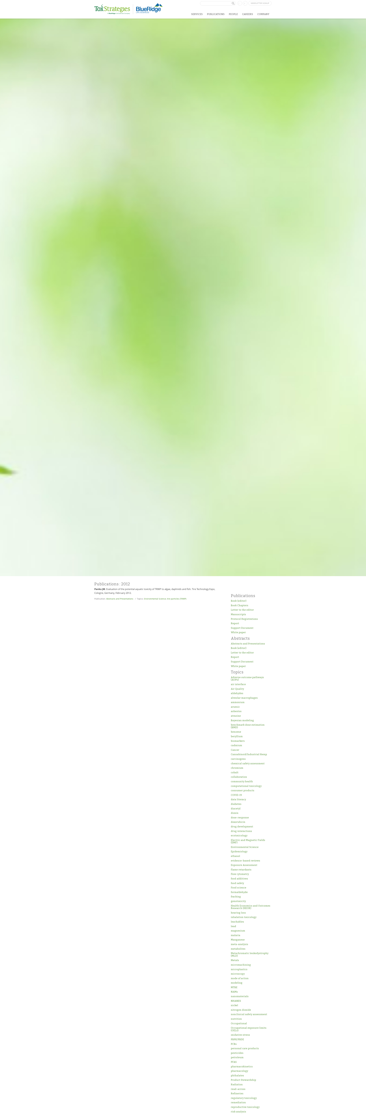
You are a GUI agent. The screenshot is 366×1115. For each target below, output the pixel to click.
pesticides (237, 1053)
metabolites (238, 949)
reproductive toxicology (245, 1107)
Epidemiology (239, 851)
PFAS (234, 1062)
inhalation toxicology (243, 917)
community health (242, 781)
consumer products (242, 790)
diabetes (236, 804)
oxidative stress (240, 1035)
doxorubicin (238, 822)
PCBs (234, 1044)
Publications (216, 14)
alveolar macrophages (244, 698)
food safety (237, 883)
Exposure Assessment (244, 865)
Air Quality (237, 689)
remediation (238, 1102)
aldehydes (237, 693)
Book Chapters (239, 605)
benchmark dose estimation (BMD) (248, 726)
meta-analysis (239, 944)
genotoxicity (238, 901)
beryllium (237, 736)
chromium (237, 768)
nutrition (236, 1019)
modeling (236, 982)
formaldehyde (239, 892)
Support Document (242, 628)
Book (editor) (238, 601)
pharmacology (239, 1071)
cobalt (234, 772)
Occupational (239, 1023)
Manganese (238, 939)
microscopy (238, 973)
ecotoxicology (239, 835)
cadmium (236, 745)
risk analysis (238, 1111)
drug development (242, 826)
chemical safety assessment (248, 763)
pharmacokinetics (242, 1066)
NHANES (236, 1001)
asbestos (236, 711)
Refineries (237, 1093)
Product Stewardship (243, 1080)
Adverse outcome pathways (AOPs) (247, 678)
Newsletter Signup (260, 3)
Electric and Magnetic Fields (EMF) (248, 841)
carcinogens (238, 759)
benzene (236, 731)
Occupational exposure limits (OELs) (248, 1029)
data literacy (238, 799)
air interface (238, 684)
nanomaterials (240, 996)
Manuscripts (238, 614)
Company (263, 14)
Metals (235, 960)
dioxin (234, 813)
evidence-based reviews (245, 860)
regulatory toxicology (244, 1098)
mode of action (240, 978)
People (233, 14)
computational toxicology (246, 786)
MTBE (234, 987)
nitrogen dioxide (241, 1010)
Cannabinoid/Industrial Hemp (249, 754)
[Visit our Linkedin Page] (239, 3)
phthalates (237, 1075)
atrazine (236, 716)
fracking (236, 896)
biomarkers (238, 741)
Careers (247, 14)
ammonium (238, 702)
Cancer (235, 750)
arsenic (235, 707)
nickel (234, 1005)
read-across (238, 1089)
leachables (237, 921)
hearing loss (238, 912)
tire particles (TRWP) (176, 598)
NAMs (234, 991)
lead (233, 926)
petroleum (237, 1057)
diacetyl (236, 808)
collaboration (239, 777)
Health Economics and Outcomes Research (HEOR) (250, 907)
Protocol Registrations (244, 619)
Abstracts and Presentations (119, 598)
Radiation (237, 1084)
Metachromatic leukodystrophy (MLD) (249, 954)
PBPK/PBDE (237, 1039)
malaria (235, 935)
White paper (238, 632)
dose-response (240, 817)
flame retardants (241, 869)
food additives (239, 878)
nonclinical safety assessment (249, 1014)
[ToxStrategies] (113, 9)
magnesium (238, 930)
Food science (238, 887)
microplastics (239, 969)
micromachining (241, 964)
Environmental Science (155, 598)
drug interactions (241, 831)
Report (235, 623)
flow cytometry (240, 874)
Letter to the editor (242, 610)
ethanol (235, 856)
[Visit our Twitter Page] (245, 3)
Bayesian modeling (242, 720)
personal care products (245, 1048)
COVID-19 (236, 795)
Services (197, 14)
